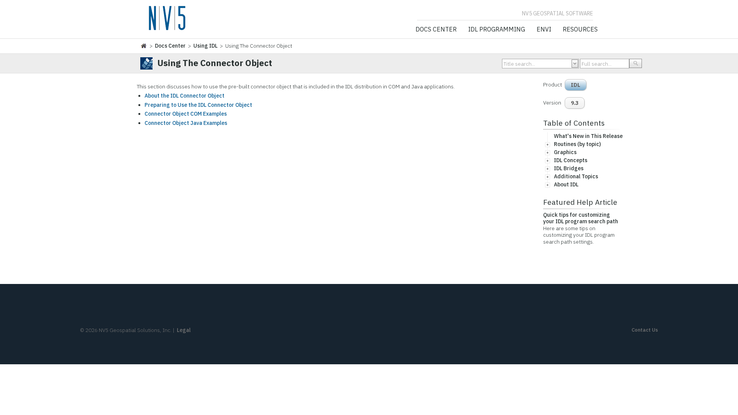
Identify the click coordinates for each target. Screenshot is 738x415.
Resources (580, 29)
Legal (184, 330)
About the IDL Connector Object (184, 95)
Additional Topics (576, 176)
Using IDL (205, 45)
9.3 (574, 103)
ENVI (544, 29)
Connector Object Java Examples (186, 123)
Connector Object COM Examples (186, 113)
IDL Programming (496, 29)
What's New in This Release (588, 136)
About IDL (566, 184)
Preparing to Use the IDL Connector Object (198, 104)
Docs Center (436, 29)
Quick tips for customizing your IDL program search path (580, 218)
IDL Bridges (568, 168)
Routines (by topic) (577, 144)
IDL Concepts (570, 160)
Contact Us (645, 330)
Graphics (565, 152)
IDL (575, 84)
